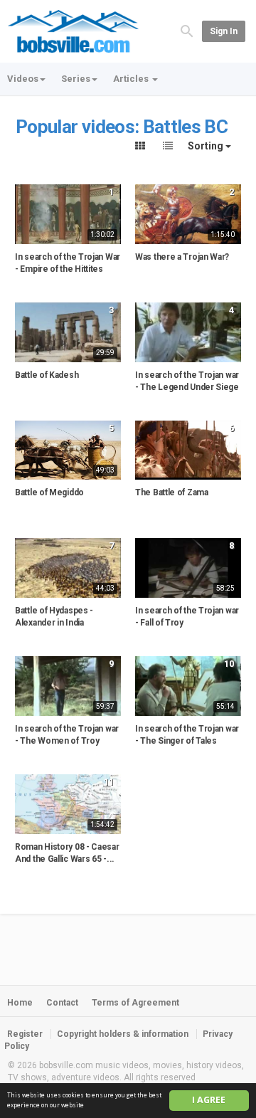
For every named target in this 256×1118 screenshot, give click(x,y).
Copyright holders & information (122, 1034)
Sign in (224, 31)
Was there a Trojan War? (182, 257)
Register (25, 1034)
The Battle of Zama (171, 492)
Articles (132, 78)
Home (20, 1003)
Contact (62, 1003)
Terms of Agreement (135, 1003)
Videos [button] (22, 78)
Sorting (206, 146)
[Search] (187, 30)
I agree (208, 1100)
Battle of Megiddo (49, 492)
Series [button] (75, 78)
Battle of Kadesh (46, 375)
